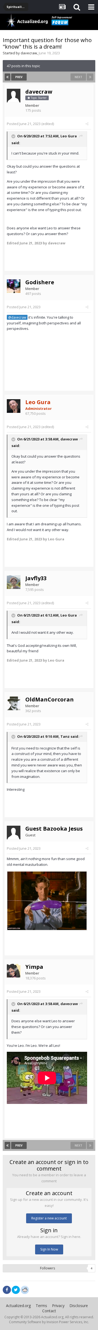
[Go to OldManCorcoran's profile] (13, 703)
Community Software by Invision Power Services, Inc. (49, 1322)
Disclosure (78, 1305)
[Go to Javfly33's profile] (13, 582)
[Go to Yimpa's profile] (13, 970)
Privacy (58, 1305)
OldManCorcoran (49, 699)
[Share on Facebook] (7, 1290)
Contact (49, 1310)
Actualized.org (18, 1305)
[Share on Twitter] (16, 1290)
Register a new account (49, 1218)
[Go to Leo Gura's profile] (13, 406)
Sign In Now (49, 1249)
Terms (41, 1305)
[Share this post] (86, 123)
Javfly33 (36, 578)
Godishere (39, 282)
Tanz (65, 736)
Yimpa (34, 966)
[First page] (7, 77)
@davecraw (17, 317)
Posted (24, 123)
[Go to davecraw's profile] (13, 95)
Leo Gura (68, 136)
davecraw (29, 53)
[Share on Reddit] (25, 1289)
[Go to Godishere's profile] (13, 286)
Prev (19, 77)
